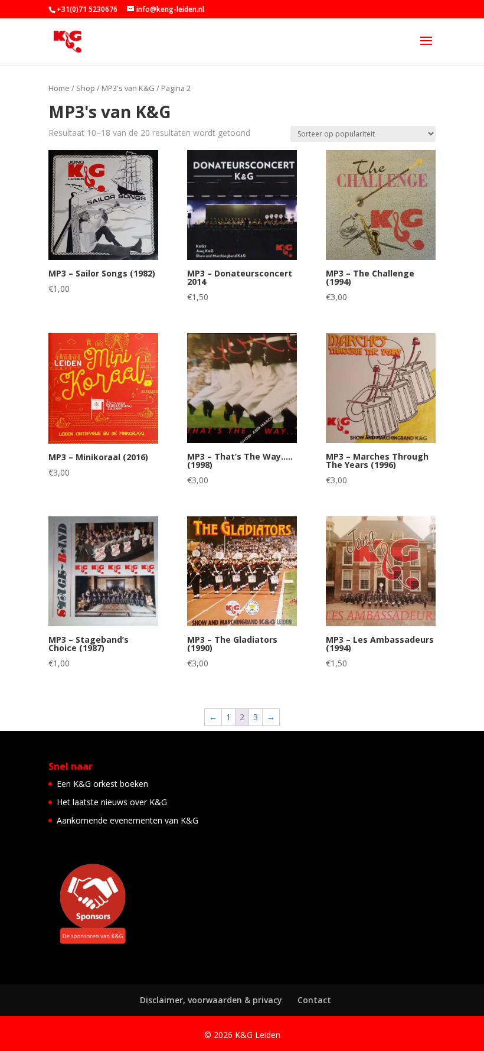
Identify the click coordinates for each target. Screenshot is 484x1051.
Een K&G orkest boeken (102, 783)
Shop (85, 88)
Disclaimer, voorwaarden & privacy (211, 1000)
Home (59, 88)
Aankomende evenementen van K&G (127, 820)
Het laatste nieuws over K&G (112, 802)
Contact (314, 1000)
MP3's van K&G (128, 88)
